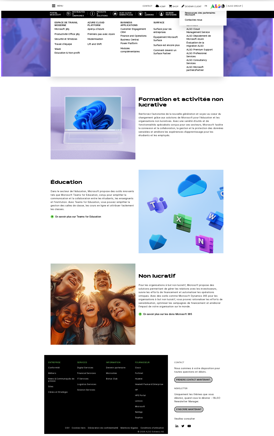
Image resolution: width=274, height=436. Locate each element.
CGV (67, 428)
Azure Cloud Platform (96, 23)
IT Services (83, 379)
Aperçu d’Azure (96, 29)
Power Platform (129, 43)
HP (136, 390)
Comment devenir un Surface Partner (164, 52)
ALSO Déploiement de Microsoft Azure (198, 37)
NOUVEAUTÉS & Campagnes (78, 14)
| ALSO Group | (234, 6)
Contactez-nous (193, 20)
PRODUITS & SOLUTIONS (102, 14)
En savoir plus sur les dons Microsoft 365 (167, 314)
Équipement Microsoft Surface (165, 39)
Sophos (139, 418)
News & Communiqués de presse (61, 380)
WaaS (58, 49)
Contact (147, 6)
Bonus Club (112, 379)
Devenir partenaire (116, 368)
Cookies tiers (79, 428)
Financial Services (86, 373)
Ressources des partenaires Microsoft (200, 14)
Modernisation (95, 39)
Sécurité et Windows (66, 39)
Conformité (54, 368)
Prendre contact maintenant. (193, 379)
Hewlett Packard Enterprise (149, 384)
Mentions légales (129, 428)
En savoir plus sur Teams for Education (78, 216)
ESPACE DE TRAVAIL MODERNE (66, 23)
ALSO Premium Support (199, 49)
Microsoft (140, 406)
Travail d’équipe (63, 44)
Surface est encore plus (166, 45)
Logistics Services (86, 384)
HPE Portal (140, 395)
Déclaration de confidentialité (103, 428)
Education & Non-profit (67, 53)
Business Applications (129, 23)
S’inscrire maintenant (189, 409)
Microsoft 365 (62, 29)
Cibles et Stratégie (58, 392)
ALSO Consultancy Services (196, 62)
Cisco (138, 368)
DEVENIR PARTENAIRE (171, 14)
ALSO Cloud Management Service (198, 30)
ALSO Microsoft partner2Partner (195, 68)
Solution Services (86, 390)
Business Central (130, 39)
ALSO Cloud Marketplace (126, 14)
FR (206, 6)
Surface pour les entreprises (162, 30)
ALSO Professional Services (196, 55)
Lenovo (139, 401)
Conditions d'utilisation (152, 428)
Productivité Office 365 (67, 34)
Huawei (139, 379)
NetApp (139, 412)
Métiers (52, 373)
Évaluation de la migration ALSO (195, 44)
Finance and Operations (134, 36)
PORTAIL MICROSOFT (55, 14)
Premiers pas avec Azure (101, 34)
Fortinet (139, 373)
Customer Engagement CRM (133, 30)
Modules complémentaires (130, 50)
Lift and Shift (95, 44)
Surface (158, 22)
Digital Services (85, 368)
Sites (50, 386)
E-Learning (149, 14)
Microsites (111, 373)
